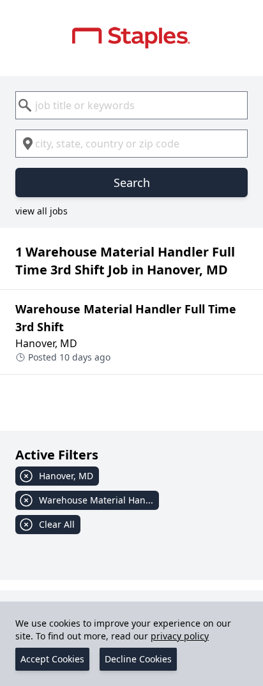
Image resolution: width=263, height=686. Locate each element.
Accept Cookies (52, 659)
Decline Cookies (138, 659)
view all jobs (41, 211)
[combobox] (131, 105)
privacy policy (180, 636)
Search (132, 182)
